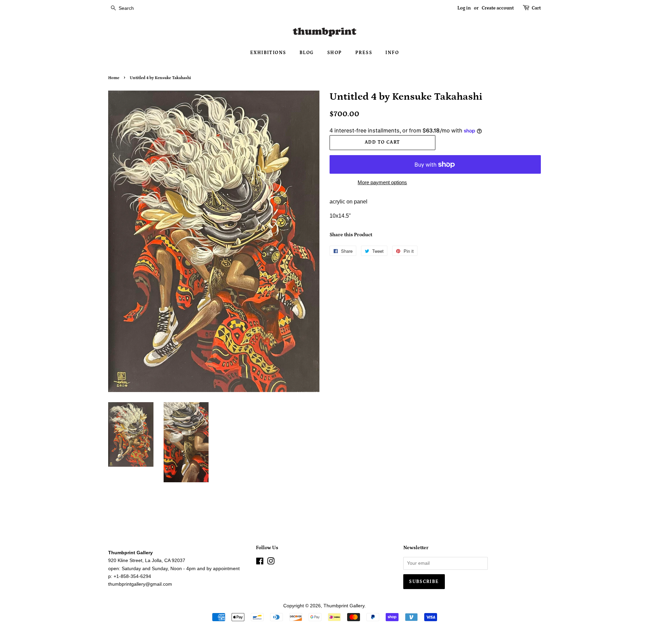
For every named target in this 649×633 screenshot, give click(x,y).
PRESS (363, 52)
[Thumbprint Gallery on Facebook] (260, 562)
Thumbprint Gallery (343, 605)
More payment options (382, 182)
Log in (464, 8)
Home (113, 78)
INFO (392, 52)
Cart (536, 8)
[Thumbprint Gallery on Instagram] (270, 562)
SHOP (334, 52)
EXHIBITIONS (268, 52)
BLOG (306, 52)
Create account (498, 8)
